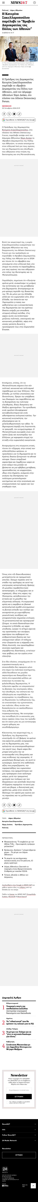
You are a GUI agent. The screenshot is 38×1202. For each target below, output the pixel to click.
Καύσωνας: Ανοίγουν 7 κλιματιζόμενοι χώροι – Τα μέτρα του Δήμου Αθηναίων (20, 852)
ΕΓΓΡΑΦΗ (19, 1155)
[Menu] (3, 2)
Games (11, 894)
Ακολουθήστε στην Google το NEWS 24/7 (17, 885)
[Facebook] (4, 114)
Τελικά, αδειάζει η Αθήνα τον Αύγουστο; (16, 876)
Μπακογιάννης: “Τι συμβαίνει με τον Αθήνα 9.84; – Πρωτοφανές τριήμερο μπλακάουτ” (19, 844)
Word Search (21, 896)
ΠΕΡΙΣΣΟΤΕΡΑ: (7, 838)
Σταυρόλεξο (31, 894)
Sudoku (4, 896)
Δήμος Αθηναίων (16, 10)
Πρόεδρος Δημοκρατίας (23, 824)
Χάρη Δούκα (26, 138)
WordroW (11, 896)
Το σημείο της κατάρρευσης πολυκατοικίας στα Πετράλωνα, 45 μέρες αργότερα (18, 860)
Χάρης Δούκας (7, 824)
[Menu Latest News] (34, 2)
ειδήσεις (23, 887)
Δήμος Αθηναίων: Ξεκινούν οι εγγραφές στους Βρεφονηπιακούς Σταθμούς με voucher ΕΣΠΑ (18, 868)
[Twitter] (9, 114)
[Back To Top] (33, 1185)
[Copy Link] (19, 114)
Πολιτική (5, 10)
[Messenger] (14, 114)
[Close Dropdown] (35, 1124)
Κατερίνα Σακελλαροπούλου (15, 130)
